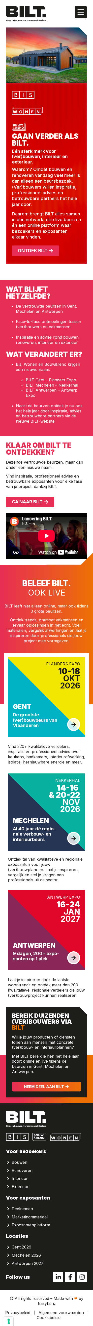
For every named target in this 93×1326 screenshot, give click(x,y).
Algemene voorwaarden (61, 1312)
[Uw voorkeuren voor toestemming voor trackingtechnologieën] (8, 1321)
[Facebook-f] (70, 1277)
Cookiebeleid (49, 1317)
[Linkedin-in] (58, 1277)
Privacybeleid (17, 1312)
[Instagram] (82, 1277)
